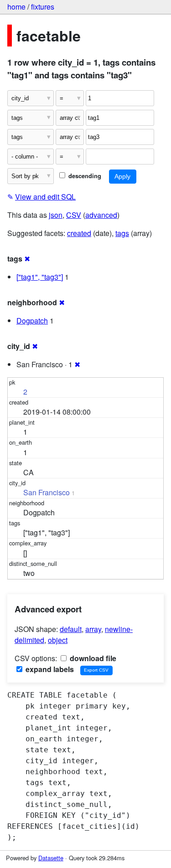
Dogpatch (32, 320)
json (55, 215)
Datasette (50, 857)
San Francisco (46, 492)
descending (84, 176)
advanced (101, 215)
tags (122, 233)
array (93, 629)
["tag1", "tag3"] (39, 277)
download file (92, 658)
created (79, 233)
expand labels (49, 669)
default (71, 629)
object (57, 640)
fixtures (42, 6)
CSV (73, 215)
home (16, 6)
